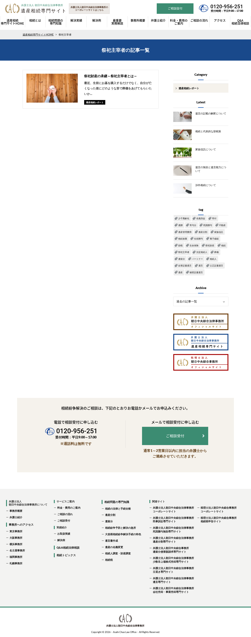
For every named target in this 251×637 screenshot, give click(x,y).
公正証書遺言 (216, 265)
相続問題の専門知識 (116, 501)
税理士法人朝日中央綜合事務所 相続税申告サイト (218, 519)
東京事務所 (16, 531)
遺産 (180, 272)
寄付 (214, 218)
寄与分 (193, 225)
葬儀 (216, 252)
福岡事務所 (16, 556)
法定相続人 (201, 252)
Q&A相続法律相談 (68, 547)
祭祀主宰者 (183, 252)
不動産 (222, 225)
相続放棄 (182, 238)
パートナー (197, 259)
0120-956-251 (226, 7)
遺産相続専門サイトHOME (38, 34)
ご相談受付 (63, 520)
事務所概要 (16, 510)
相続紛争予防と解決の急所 (120, 527)
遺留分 (181, 259)
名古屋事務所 (17, 550)
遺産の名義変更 (114, 547)
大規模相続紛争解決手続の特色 (123, 534)
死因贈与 (207, 225)
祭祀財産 (209, 245)
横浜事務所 (16, 544)
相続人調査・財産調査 (118, 553)
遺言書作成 (111, 540)
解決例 (61, 540)
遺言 (200, 265)
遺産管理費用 (184, 232)
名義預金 (200, 218)
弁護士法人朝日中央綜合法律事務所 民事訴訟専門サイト (173, 519)
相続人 (213, 259)
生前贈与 (198, 238)
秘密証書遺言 (196, 272)
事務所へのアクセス (21, 524)
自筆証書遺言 (184, 265)
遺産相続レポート (189, 88)
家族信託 (218, 232)
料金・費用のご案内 (68, 507)
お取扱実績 (63, 533)
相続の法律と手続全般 (118, 508)
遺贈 (180, 225)
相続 (223, 245)
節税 (180, 245)
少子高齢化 (183, 218)
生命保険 (194, 245)
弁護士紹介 (16, 517)
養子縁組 (214, 238)
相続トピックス (66, 555)
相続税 (109, 559)
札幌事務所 (16, 563)
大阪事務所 (16, 537)
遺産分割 (202, 232)
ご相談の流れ (65, 514)
